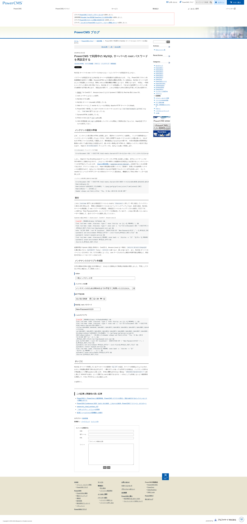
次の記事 (118, 47)
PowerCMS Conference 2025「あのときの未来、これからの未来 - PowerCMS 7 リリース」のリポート (112, 403)
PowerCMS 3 (159, 75)
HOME (76, 482)
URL (81, 438)
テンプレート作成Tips (162, 91)
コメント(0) (95, 421)
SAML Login (151, 492)
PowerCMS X (159, 89)
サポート (158, 108)
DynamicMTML (79, 63)
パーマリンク (85, 421)
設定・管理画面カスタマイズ (163, 105)
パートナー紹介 (102, 497)
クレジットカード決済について (133, 501)
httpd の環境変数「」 (114, 164)
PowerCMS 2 (159, 77)
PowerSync (159, 79)
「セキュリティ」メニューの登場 (88, 409)
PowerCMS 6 (159, 69)
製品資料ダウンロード (83, 503)
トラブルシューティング (162, 111)
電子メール (83, 434)
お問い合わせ (173, 2)
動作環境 (79, 501)
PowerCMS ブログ (187, 2)
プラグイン (159, 93)
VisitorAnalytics (160, 85)
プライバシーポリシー (128, 489)
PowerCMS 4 (159, 73)
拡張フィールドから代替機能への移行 (90, 412)
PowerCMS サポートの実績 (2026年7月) (92, 20)
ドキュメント (81, 506)
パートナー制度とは (106, 500)
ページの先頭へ (165, 478)
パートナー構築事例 (106, 491)
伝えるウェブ (159, 65)
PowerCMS (18, 9)
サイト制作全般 (160, 102)
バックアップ (105, 63)
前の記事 (104, 47)
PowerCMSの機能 (82, 493)
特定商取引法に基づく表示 (132, 498)
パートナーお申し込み (107, 502)
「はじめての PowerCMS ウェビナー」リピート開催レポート (98, 22)
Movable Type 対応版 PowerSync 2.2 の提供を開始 (96, 17)
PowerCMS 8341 (160, 83)
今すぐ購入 (237, 2)
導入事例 (103, 488)
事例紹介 (156, 9)
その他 (157, 113)
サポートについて (126, 485)
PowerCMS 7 (159, 67)
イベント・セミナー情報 (162, 98)
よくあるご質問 (193, 9)
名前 (81, 431)
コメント (82, 444)
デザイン (97, 63)
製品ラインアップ (82, 496)
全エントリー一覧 (160, 49)
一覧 (111, 47)
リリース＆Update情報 (162, 100)
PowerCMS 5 (159, 71)
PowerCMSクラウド (63, 9)
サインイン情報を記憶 (96, 441)
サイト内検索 (89, 63)
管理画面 (113, 63)
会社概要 (124, 492)
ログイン (221, 2)
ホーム (76, 41)
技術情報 (99, 41)
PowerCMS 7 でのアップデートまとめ (91, 14)
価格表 (79, 498)
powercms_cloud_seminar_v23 (87, 406)
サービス (115, 9)
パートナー (224, 9)
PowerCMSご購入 (127, 496)
